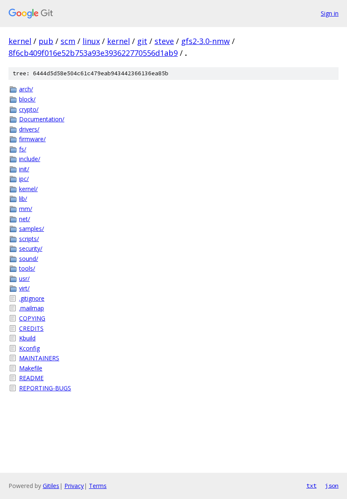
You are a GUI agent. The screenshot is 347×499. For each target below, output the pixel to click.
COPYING (32, 318)
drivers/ (29, 129)
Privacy (74, 486)
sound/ (28, 259)
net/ (24, 219)
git (142, 41)
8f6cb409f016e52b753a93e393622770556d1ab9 (93, 53)
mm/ (25, 209)
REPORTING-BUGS (45, 388)
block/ (27, 99)
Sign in (330, 13)
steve (164, 41)
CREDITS (31, 328)
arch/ (26, 89)
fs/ (22, 149)
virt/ (24, 288)
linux (91, 41)
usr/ (24, 278)
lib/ (23, 199)
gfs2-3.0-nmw (205, 41)
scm (68, 41)
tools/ (27, 268)
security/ (30, 248)
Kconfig (29, 348)
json (332, 485)
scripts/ (29, 239)
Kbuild (27, 338)
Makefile (30, 368)
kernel (19, 41)
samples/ (31, 229)
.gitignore (31, 298)
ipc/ (24, 179)
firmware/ (32, 139)
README (31, 378)
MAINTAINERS (39, 358)
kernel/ (28, 189)
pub (46, 41)
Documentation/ (41, 119)
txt (311, 485)
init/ (24, 169)
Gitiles (51, 486)
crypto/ (29, 109)
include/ (29, 159)
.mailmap (31, 308)
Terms (98, 486)
